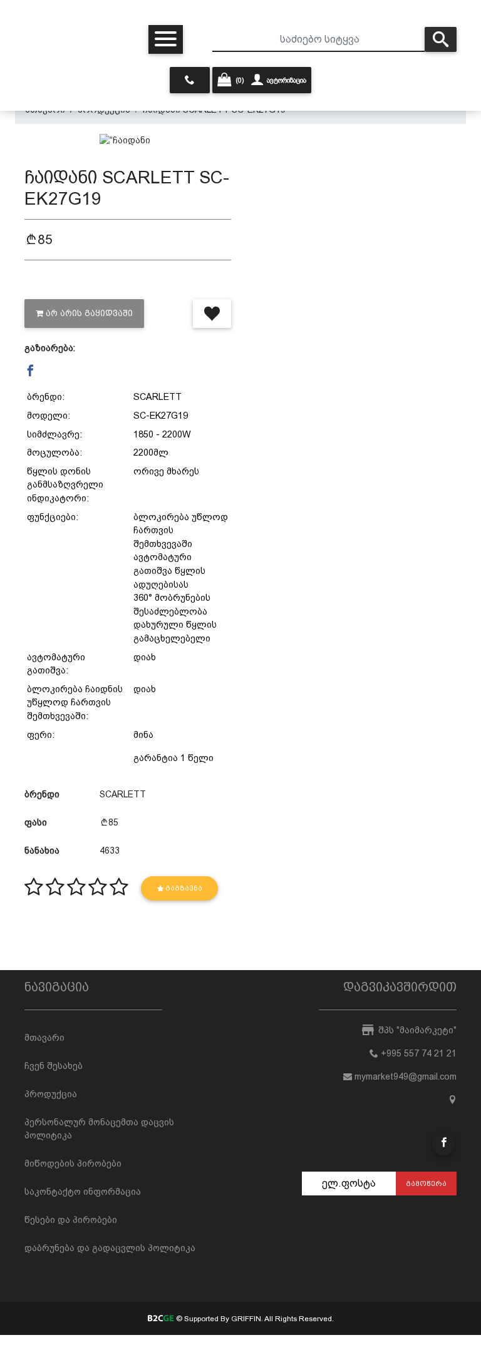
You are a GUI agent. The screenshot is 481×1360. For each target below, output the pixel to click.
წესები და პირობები (70, 1220)
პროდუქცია (50, 1094)
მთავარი (44, 1038)
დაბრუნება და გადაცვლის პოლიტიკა (109, 1248)
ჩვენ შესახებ (53, 1066)
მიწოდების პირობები (73, 1163)
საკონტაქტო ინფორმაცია (82, 1192)
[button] (30, 371)
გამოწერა (426, 1183)
